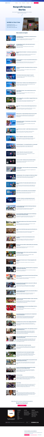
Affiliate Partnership (19, 418)
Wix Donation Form (34, 413)
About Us (18, 412)
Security (18, 417)
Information (19, 410)
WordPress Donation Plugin (35, 411)
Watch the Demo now (29, 0)
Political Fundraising (26, 411)
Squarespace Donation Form (35, 412)
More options (39, 434)
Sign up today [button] (22, 405)
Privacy (18, 416)
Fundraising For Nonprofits (27, 413)
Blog (17, 413)
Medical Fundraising (26, 412)
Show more (31, 433)
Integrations (33, 410)
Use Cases (25, 410)
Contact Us (18, 411)
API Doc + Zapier (34, 416)
